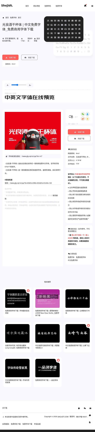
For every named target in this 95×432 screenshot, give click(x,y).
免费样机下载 (16, 424)
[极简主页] (85, 6)
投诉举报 (37, 39)
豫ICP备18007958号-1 (84, 416)
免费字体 (59, 6)
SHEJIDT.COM (63, 416)
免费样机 (47, 6)
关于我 (4, 408)
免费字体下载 (27, 424)
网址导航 (36, 6)
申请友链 (37, 424)
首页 (27, 6)
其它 (19, 17)
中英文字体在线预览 (30, 97)
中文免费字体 (73, 260)
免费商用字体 (81, 257)
